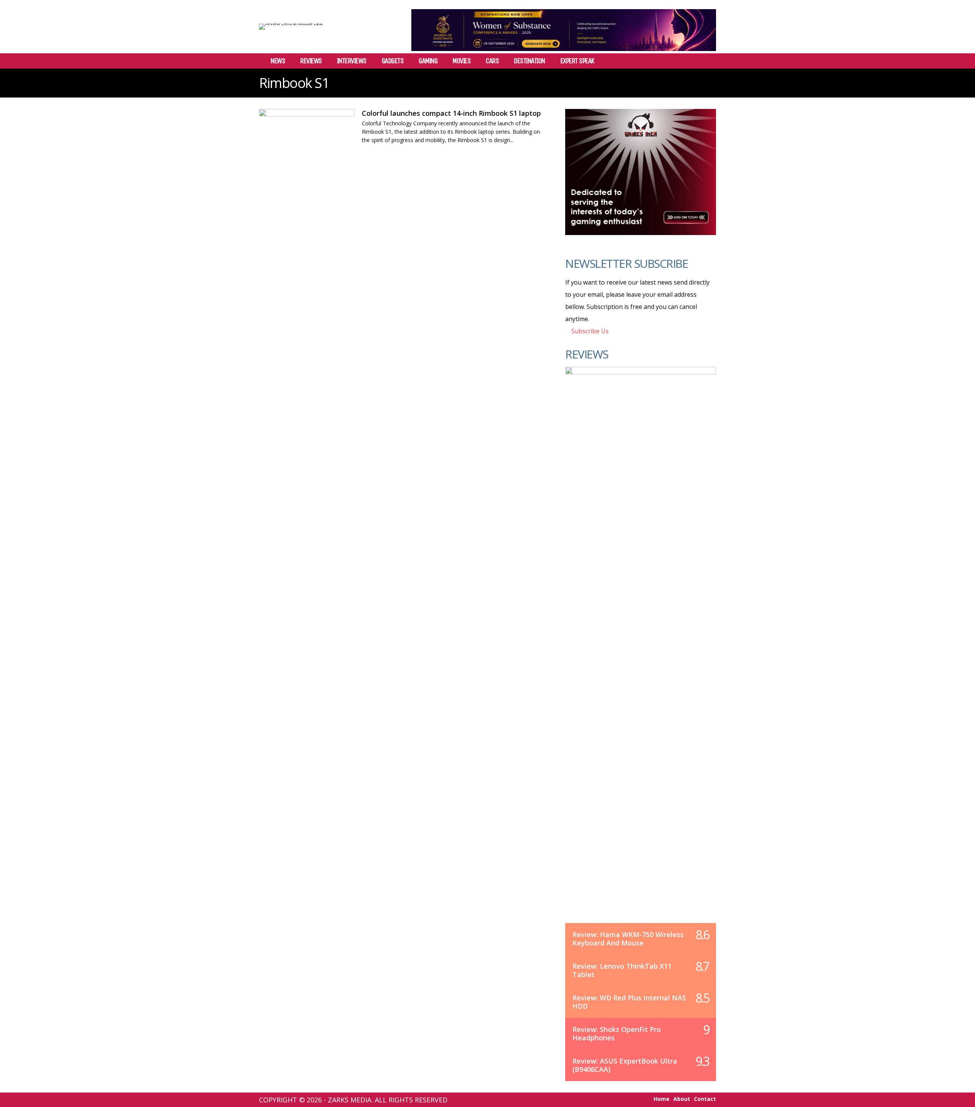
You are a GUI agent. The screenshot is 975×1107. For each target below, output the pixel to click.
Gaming (428, 61)
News (277, 61)
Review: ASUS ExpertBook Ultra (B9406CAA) (624, 1065)
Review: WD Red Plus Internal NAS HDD (629, 1002)
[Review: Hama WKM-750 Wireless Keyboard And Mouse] (640, 652)
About (681, 1099)
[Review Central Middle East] (291, 23)
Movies (461, 61)
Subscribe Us (589, 331)
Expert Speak (577, 61)
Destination (529, 61)
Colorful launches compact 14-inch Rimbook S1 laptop (451, 113)
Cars (492, 61)
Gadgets (393, 61)
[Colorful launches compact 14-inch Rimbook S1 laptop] (306, 134)
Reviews (311, 61)
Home (662, 1099)
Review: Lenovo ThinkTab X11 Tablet (621, 970)
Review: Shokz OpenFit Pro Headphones (616, 1033)
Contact (705, 1099)
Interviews (351, 61)
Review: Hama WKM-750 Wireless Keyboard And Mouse (628, 938)
